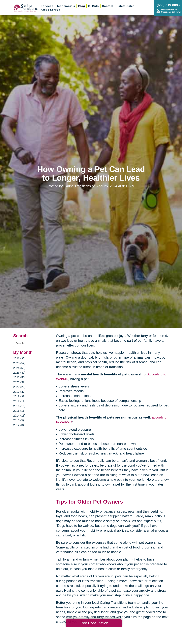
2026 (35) (19, 358)
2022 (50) (19, 377)
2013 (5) (18, 420)
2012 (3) (18, 425)
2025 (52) (19, 363)
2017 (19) (19, 401)
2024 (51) (19, 367)
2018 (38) (19, 396)
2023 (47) (19, 372)
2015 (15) (19, 410)
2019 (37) (19, 391)
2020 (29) (19, 386)
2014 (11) (19, 415)
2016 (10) (19, 406)
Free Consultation (93, 623)
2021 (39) (19, 382)
